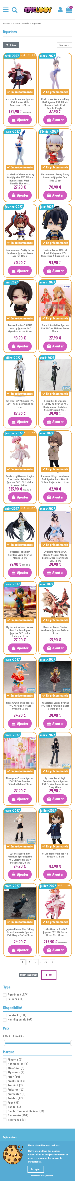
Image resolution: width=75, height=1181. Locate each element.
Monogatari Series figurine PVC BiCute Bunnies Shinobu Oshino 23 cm (20, 781)
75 (45, 962)
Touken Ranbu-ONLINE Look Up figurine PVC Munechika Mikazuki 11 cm (55, 253)
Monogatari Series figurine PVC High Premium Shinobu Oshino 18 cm (55, 706)
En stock (17, 1015)
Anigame (16, 1090)
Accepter (35, 1169)
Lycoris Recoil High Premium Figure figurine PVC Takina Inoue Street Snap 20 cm (55, 782)
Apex (13, 1103)
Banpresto (18, 1115)
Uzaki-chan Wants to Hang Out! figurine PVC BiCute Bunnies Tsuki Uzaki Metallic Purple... (55, 103)
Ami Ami (15, 1085)
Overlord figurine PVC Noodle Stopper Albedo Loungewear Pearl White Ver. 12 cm (55, 556)
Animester (16, 1094)
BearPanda (16, 1120)
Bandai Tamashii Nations (26, 1111)
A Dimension (18, 1064)
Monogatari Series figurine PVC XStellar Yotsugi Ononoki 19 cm (20, 706)
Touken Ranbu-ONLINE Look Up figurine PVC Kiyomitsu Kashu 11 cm (20, 328)
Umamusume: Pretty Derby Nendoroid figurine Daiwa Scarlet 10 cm (20, 253)
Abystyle (15, 1060)
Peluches (15, 999)
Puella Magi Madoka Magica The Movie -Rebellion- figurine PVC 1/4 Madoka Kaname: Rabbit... (20, 481)
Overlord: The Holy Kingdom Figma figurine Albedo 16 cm (20, 555)
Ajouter (23, 119)
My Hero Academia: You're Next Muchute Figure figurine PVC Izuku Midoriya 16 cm (19, 632)
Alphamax (16, 1072)
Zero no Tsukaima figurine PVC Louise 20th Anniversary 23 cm (20, 102)
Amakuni (16, 1081)
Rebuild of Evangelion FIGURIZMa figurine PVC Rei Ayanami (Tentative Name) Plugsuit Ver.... (55, 405)
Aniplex (15, 1098)
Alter (14, 1077)
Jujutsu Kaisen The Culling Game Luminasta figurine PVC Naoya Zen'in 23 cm (20, 932)
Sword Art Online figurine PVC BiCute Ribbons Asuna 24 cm (55, 328)
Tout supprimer (29, 974)
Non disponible (20, 1020)
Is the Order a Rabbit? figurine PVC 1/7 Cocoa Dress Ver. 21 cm (55, 932)
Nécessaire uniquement (42, 1175)
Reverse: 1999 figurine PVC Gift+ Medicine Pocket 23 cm (20, 404)
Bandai (14, 1107)
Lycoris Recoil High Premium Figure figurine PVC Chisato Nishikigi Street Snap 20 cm (20, 858)
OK (50, 975)
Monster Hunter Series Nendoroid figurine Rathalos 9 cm (55, 630)
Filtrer (12, 45)
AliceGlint (16, 1068)
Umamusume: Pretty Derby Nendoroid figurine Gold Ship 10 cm (55, 177)
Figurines (18, 995)
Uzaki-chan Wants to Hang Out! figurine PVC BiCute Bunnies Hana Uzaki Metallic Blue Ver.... (20, 179)
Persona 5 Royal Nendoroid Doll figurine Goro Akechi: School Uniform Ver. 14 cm (55, 479)
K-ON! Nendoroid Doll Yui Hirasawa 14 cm (55, 855)
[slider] (4, 1043)
